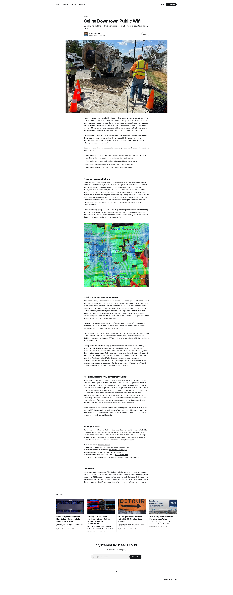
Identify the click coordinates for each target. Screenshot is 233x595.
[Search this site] (155, 4)
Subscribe (171, 4)
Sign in (162, 4)
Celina (86, 16)
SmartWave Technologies (118, 450)
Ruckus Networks (104, 445)
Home (58, 4)
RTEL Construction (121, 455)
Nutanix (65, 4)
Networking (82, 4)
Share (145, 34)
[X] (116, 571)
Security (73, 4)
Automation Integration (115, 452)
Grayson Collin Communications (128, 457)
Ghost (175, 579)
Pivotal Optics (124, 447)
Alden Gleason (94, 33)
